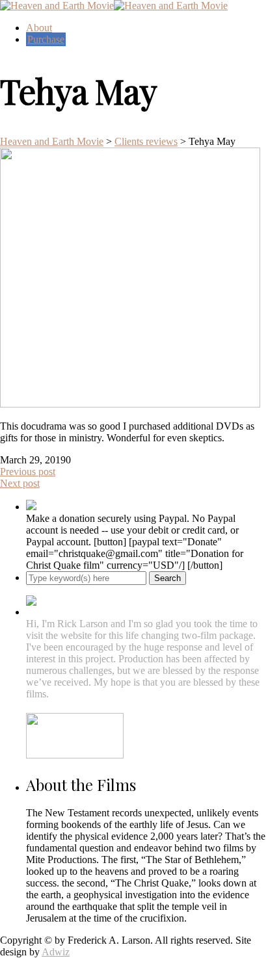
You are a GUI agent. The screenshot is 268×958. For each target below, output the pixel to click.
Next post (20, 483)
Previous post (27, 471)
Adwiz (56, 951)
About (39, 27)
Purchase (45, 39)
